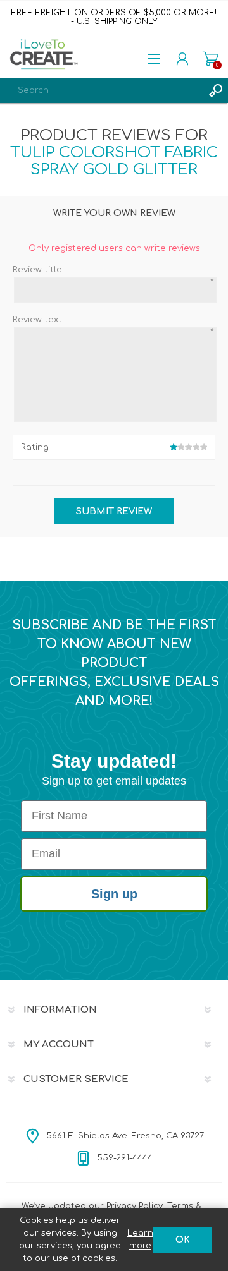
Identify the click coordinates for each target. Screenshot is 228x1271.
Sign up (114, 894)
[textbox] (101, 90)
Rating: (35, 447)
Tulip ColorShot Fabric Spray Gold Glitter (114, 161)
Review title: (38, 269)
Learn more (140, 1239)
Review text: (38, 319)
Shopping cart (210, 59)
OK (182, 1239)
